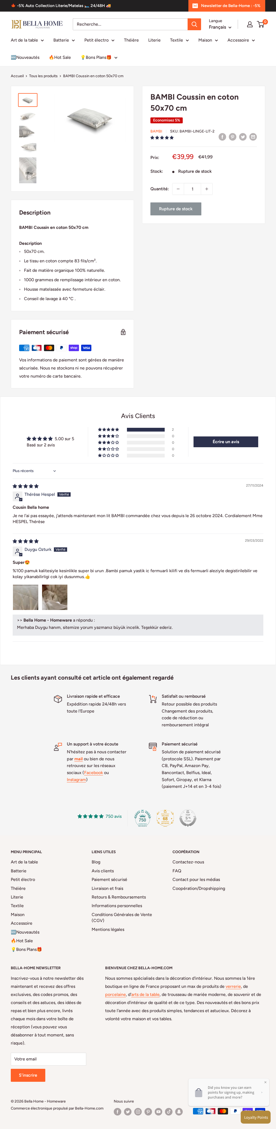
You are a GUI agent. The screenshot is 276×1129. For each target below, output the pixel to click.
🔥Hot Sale (60, 57)
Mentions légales (108, 929)
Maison (205, 40)
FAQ (176, 870)
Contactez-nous (188, 861)
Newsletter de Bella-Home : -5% (230, 5)
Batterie (61, 40)
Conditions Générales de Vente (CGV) (122, 917)
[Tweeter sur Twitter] (243, 137)
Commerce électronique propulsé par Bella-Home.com (57, 1108)
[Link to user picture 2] (55, 597)
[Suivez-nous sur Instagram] (138, 1112)
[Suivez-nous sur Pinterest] (148, 1112)
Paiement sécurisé (109, 879)
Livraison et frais (107, 888)
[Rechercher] (194, 24)
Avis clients (103, 870)
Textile (176, 40)
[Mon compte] (250, 24)
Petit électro (96, 40)
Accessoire (238, 40)
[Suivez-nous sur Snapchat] (179, 1112)
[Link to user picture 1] (26, 597)
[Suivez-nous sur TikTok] (168, 1112)
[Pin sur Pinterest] (232, 137)
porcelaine (115, 994)
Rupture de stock (175, 208)
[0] (260, 24)
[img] (26, 486)
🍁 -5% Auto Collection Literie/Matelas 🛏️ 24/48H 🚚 (61, 5)
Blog (96, 861)
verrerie (233, 986)
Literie (154, 40)
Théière (131, 40)
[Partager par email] (253, 137)
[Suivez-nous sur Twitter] (128, 1112)
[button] (162, 137)
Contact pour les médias (196, 879)
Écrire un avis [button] (226, 441)
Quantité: (159, 188)
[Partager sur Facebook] (222, 137)
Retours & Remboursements (119, 897)
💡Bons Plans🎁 (96, 57)
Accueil (17, 76)
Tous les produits (43, 76)
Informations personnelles (117, 905)
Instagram (76, 779)
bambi (156, 131)
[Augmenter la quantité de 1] (206, 189)
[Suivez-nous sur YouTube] (158, 1112)
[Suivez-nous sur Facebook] (117, 1112)
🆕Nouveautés (25, 57)
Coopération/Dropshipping (198, 888)
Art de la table (24, 40)
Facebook (93, 772)
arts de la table (145, 994)
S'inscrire (28, 1075)
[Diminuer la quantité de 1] (178, 189)
